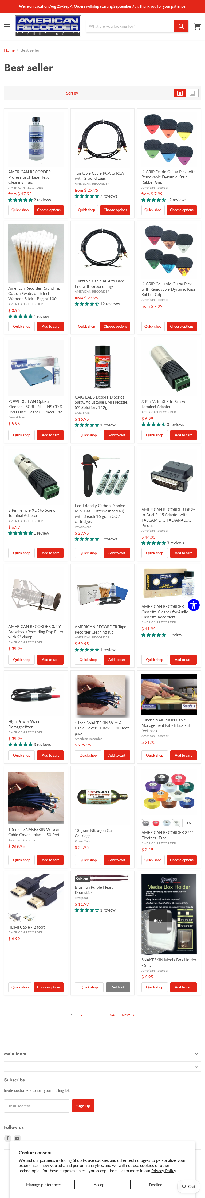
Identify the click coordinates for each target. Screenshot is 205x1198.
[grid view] (180, 93)
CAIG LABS (83, 413)
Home (9, 50)
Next (126, 1014)
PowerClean (16, 417)
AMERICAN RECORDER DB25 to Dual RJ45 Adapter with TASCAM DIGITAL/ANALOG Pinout (168, 517)
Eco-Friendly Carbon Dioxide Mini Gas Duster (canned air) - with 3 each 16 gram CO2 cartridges (101, 513)
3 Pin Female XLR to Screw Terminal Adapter (32, 513)
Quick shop (20, 210)
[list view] (192, 93)
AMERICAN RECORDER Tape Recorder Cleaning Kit (100, 629)
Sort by (72, 93)
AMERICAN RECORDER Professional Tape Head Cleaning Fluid (29, 176)
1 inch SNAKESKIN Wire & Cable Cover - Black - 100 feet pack (102, 728)
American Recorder (154, 188)
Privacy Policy (163, 1170)
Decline (155, 1184)
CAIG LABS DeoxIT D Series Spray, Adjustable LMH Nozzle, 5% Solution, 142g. (101, 402)
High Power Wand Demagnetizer (24, 724)
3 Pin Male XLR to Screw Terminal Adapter (163, 404)
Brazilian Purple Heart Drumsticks (94, 890)
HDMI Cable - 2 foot (26, 927)
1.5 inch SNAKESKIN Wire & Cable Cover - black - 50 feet (33, 832)
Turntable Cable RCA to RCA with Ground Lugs (99, 176)
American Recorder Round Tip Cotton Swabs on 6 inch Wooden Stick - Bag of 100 (34, 293)
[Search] (181, 26)
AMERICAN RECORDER (25, 188)
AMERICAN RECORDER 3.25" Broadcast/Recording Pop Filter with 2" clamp (35, 631)
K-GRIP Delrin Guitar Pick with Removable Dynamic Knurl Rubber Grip (168, 176)
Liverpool (81, 898)
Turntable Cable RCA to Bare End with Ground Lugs (99, 283)
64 (112, 1014)
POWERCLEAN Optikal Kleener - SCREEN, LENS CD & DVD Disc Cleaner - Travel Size (35, 406)
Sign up (83, 1105)
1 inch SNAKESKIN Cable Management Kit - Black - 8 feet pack (165, 725)
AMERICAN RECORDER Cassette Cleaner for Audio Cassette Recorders (164, 611)
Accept (100, 1184)
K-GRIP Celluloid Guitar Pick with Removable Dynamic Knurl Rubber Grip (168, 289)
